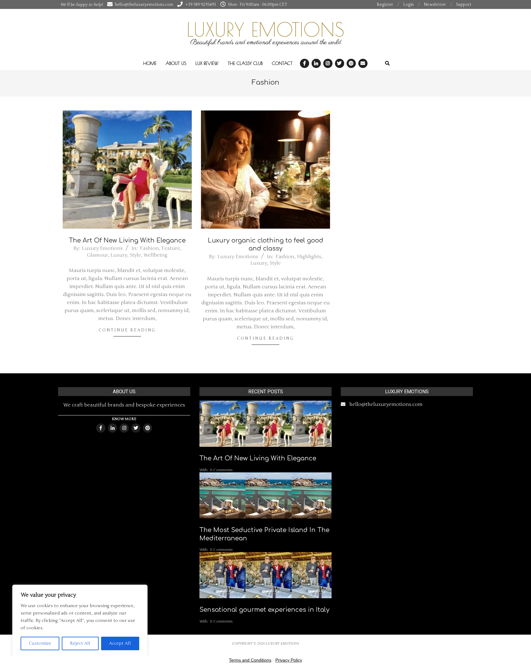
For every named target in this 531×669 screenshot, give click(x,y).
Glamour (97, 255)
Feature (170, 248)
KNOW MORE (124, 419)
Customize (40, 643)
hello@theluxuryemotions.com (386, 404)
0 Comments (221, 470)
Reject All (80, 643)
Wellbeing (155, 255)
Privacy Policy (288, 660)
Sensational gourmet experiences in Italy (264, 609)
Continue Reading (127, 330)
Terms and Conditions (250, 660)
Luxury (119, 255)
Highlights (309, 257)
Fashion (149, 248)
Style (135, 255)
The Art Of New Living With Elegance (127, 240)
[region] (80, 621)
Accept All (120, 643)
